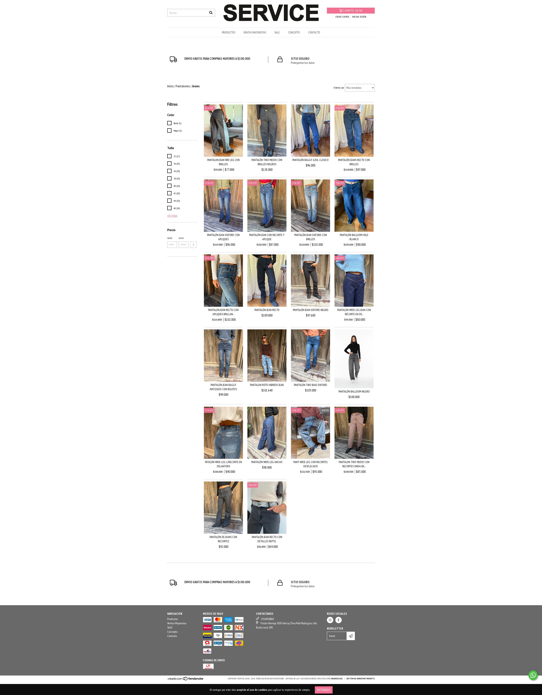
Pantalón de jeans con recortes (223, 539)
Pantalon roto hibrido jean (267, 385)
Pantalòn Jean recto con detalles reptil (267, 539)
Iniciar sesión (359, 16)
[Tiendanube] (185, 680)
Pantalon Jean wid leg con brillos (223, 162)
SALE (277, 32)
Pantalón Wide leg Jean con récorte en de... (354, 312)
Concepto (294, 32)
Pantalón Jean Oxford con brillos (310, 237)
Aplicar (193, 244)
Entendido (323, 690)
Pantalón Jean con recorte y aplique (267, 237)
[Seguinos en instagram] (330, 620)
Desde (169, 238)
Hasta (181, 238)
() (352, 10)
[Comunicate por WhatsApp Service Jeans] (533, 675)
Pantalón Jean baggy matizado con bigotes (223, 387)
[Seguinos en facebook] (338, 620)
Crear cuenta (342, 16)
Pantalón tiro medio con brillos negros (267, 162)
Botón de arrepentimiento (361, 678)
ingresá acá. (337, 678)
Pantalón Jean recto (266, 310)
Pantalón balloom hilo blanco (354, 237)
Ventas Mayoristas (254, 32)
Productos (228, 32)
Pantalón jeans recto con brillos (354, 162)
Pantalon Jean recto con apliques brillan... (223, 312)
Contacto (314, 32)
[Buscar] (211, 13)
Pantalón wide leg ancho (266, 462)
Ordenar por (339, 87)
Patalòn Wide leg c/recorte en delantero (223, 464)
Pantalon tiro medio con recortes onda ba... (354, 464)
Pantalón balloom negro (354, 391)
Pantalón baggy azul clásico (310, 160)
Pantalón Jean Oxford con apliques (223, 237)
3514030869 (267, 619)
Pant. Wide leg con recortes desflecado (310, 464)
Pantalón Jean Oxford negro (310, 310)
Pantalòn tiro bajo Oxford (310, 385)
